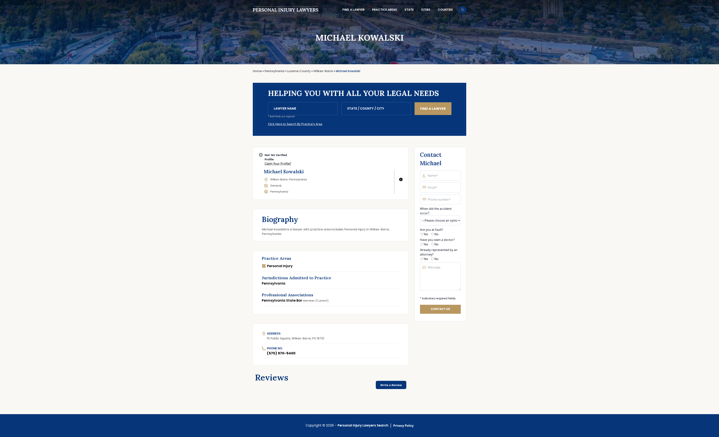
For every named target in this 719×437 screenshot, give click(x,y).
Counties (445, 9)
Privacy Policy (403, 426)
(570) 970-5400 (281, 353)
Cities (425, 9)
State (409, 9)
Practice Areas (384, 9)
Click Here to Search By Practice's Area (295, 124)
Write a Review (391, 385)
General (275, 185)
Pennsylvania (279, 191)
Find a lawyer (353, 9)
